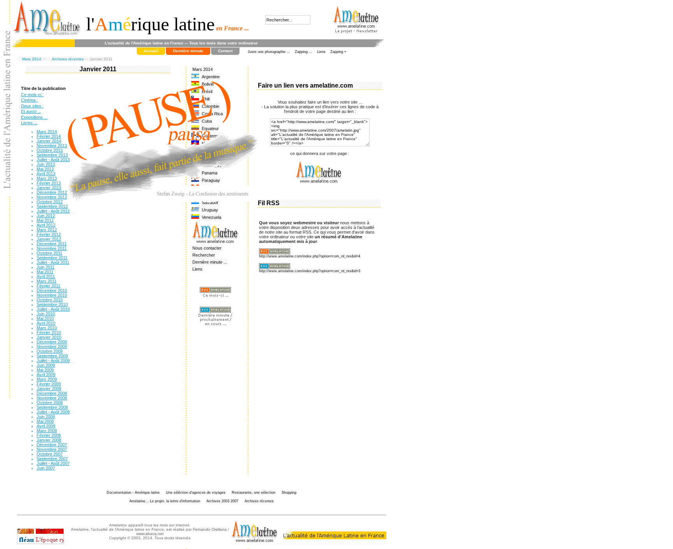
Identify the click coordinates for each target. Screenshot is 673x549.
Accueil (151, 51)
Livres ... (29, 122)
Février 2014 (49, 136)
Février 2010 (49, 332)
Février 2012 (49, 234)
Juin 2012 (46, 215)
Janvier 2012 (49, 239)
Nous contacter (207, 248)
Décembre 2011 (52, 243)
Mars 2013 (47, 178)
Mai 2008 (45, 421)
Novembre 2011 (52, 248)
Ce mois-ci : (32, 94)
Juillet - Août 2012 (53, 211)
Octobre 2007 (50, 454)
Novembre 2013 (52, 145)
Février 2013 (49, 183)
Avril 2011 (46, 276)
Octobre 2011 (49, 253)
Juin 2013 (46, 164)
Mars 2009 (47, 379)
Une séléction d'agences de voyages (196, 492)
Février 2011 (48, 285)
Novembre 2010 (52, 295)
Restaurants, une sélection (253, 492)
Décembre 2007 (52, 444)
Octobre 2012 (50, 201)
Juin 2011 (46, 267)
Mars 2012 (47, 229)
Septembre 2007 (52, 458)
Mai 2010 (45, 318)
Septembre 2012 (52, 206)
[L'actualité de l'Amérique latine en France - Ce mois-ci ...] (215, 297)
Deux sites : (32, 106)
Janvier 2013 (49, 187)
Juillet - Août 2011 (53, 262)
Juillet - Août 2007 (53, 463)
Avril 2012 (46, 225)
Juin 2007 (46, 468)
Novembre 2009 (52, 346)
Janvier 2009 (49, 388)
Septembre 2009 (52, 356)
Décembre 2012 (52, 192)
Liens (321, 52)
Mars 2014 (31, 59)
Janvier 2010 (49, 337)
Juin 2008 (46, 416)
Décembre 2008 (52, 393)
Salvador (210, 202)
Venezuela (211, 217)
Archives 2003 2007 (222, 501)
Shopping (289, 492)
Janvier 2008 (49, 440)
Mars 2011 (46, 281)
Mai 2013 (45, 169)
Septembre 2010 (52, 304)
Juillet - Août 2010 (53, 309)
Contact (225, 51)
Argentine (211, 76)
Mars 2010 (47, 328)
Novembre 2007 (52, 449)
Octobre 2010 (50, 299)
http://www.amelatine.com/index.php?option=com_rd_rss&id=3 (309, 271)
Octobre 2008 (50, 402)
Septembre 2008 (52, 407)
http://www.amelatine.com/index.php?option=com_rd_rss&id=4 (309, 256)
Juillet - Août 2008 (53, 412)
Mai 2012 (45, 220)
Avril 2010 (46, 323)
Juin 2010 (46, 313)
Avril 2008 (46, 426)
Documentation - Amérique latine (133, 492)
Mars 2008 (47, 430)
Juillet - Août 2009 (53, 360)
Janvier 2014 (49, 141)
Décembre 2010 (52, 290)
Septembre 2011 (52, 257)
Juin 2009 (46, 365)
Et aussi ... (31, 111)
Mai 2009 (45, 370)
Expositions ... (34, 117)
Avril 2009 (46, 374)
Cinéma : (29, 100)
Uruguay (210, 210)
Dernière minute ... (209, 262)
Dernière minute (188, 51)
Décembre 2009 (52, 342)
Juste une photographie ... (269, 52)
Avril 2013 (46, 173)
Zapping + (338, 52)
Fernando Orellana (210, 529)
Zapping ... (303, 52)
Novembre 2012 (52, 197)
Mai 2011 (45, 271)
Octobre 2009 (50, 351)
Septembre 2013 (52, 155)
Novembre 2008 (52, 398)
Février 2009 (49, 384)
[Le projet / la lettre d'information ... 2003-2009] (356, 27)
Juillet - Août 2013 (53, 159)
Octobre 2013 (50, 150)
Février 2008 (49, 435)
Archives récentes (68, 59)
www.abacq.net (150, 533)
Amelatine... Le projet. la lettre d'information (164, 501)
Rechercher (203, 255)
